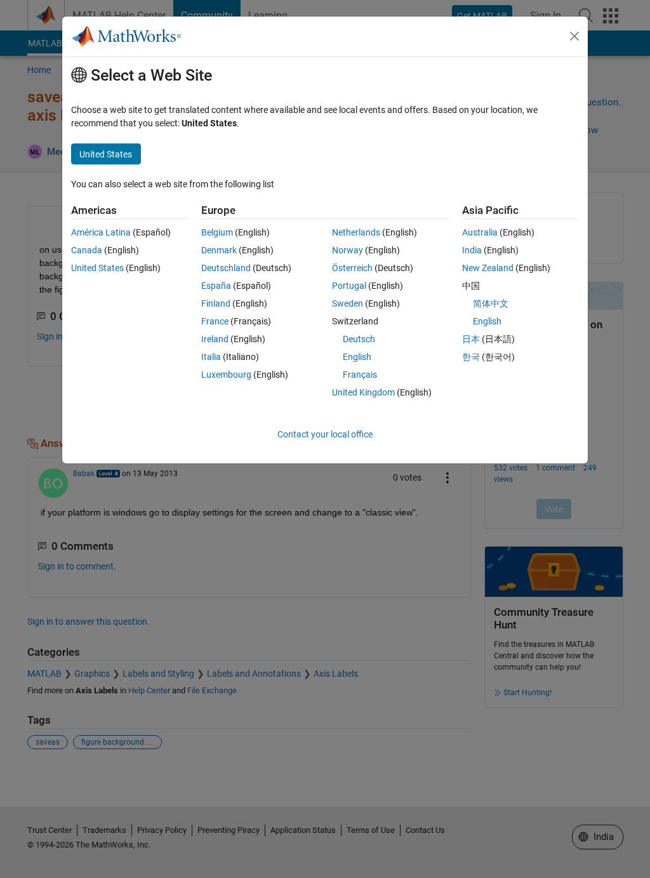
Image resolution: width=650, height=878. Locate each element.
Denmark (219, 250)
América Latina (101, 232)
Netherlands (356, 232)
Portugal (349, 286)
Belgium (217, 232)
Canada (86, 250)
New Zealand (488, 268)
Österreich (352, 268)
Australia (480, 232)
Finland (215, 303)
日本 (471, 339)
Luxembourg (226, 374)
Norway (347, 250)
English (357, 357)
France (215, 321)
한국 (471, 357)
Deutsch (359, 339)
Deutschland (226, 268)
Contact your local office (325, 434)
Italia (211, 357)
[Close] (574, 36)
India (472, 250)
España (216, 286)
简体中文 (490, 303)
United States (97, 268)
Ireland (215, 339)
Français (360, 374)
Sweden (347, 303)
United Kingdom (363, 392)
